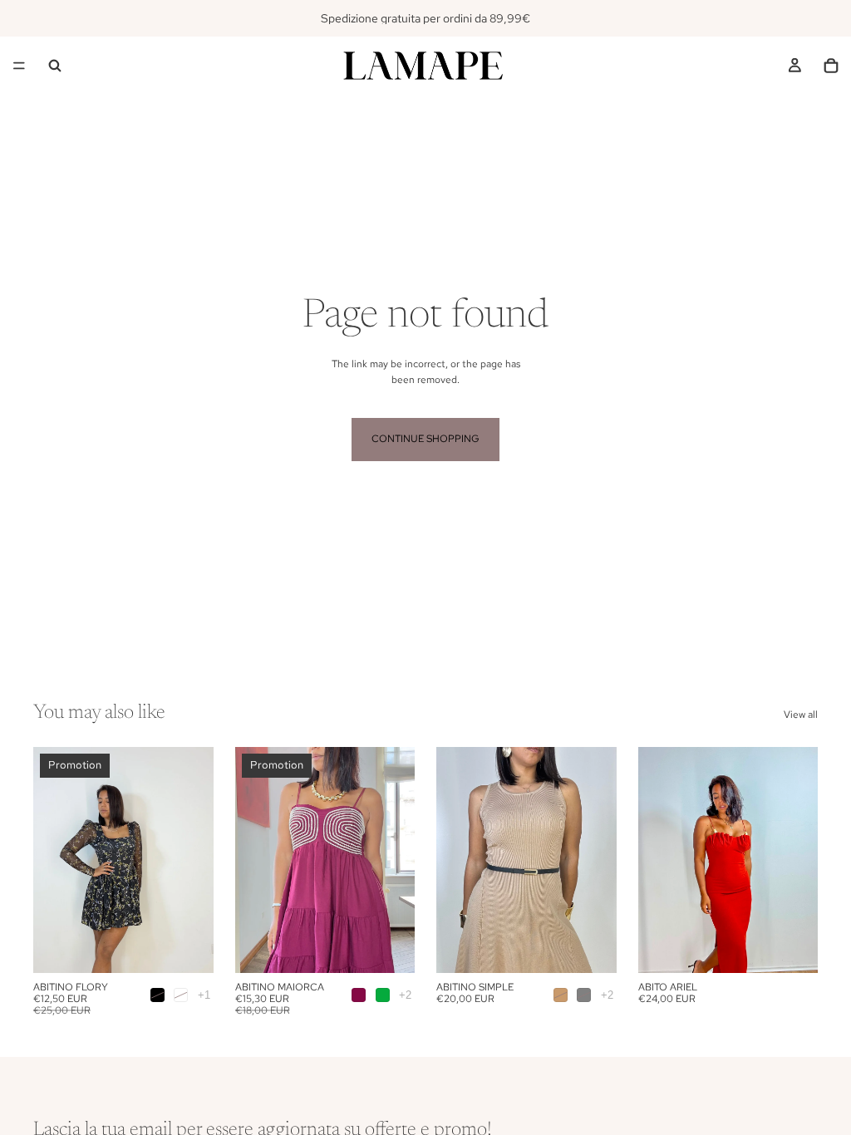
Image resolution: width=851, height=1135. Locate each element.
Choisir (202, 946)
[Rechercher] (55, 65)
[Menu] (19, 66)
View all (801, 714)
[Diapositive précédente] (51, 860)
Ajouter (806, 946)
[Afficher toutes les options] (204, 995)
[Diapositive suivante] (195, 860)
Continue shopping (425, 438)
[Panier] (831, 65)
